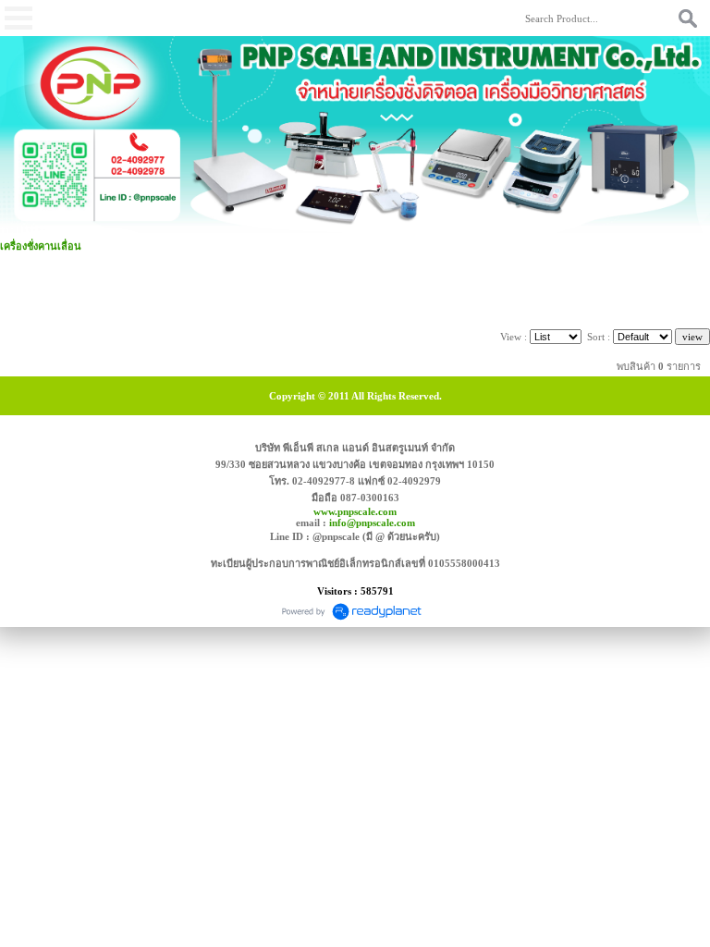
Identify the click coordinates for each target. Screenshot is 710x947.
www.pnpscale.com (355, 511)
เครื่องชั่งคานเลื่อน (40, 246)
